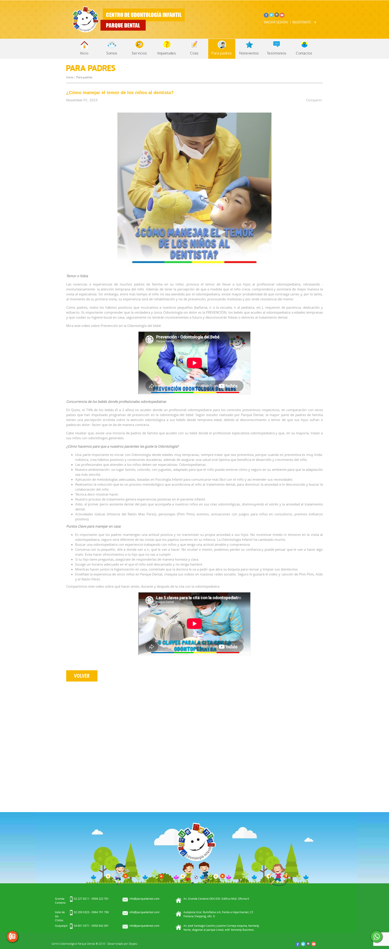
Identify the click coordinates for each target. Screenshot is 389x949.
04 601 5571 (81, 925)
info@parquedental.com (144, 898)
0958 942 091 (100, 925)
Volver (82, 675)
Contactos (304, 53)
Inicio (84, 53)
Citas (194, 53)
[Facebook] (266, 14)
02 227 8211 (81, 898)
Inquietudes (167, 53)
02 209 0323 (81, 912)
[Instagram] (276, 14)
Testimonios (276, 53)
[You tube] (282, 14)
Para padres (222, 53)
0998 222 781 (100, 898)
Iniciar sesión (276, 22)
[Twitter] (271, 14)
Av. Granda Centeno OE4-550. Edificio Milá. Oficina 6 (216, 898)
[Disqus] (194, 744)
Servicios (139, 53)
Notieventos (249, 53)
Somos (111, 53)
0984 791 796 (100, 912)
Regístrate (301, 22)
